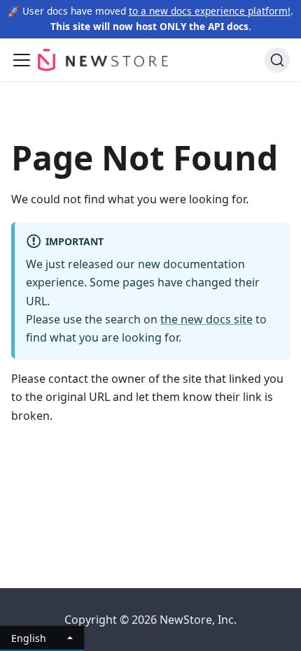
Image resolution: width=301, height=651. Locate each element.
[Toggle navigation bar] (21, 60)
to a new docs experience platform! (209, 10)
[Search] (277, 60)
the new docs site (206, 319)
